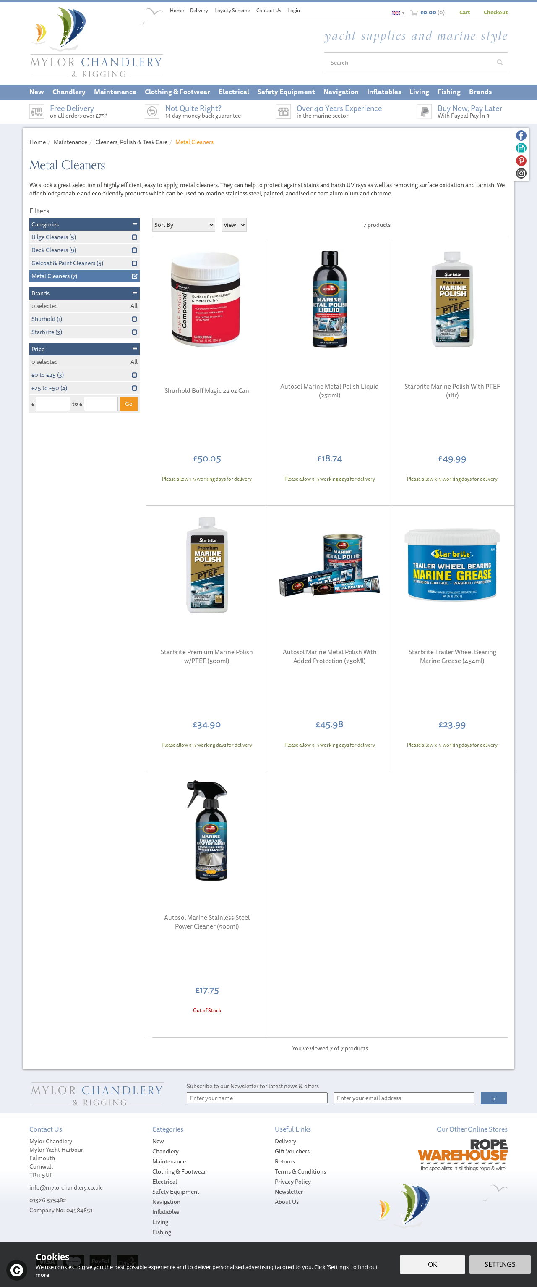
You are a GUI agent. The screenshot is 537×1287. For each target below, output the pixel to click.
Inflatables (165, 1212)
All (134, 306)
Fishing (161, 1232)
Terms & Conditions (300, 1171)
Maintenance (169, 1161)
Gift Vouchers (292, 1151)
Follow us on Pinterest (521, 160)
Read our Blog (521, 148)
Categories (45, 224)
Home (177, 10)
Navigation (166, 1202)
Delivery (285, 1141)
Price (37, 349)
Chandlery (165, 1151)
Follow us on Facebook (521, 135)
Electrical (164, 1181)
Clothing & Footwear (179, 1171)
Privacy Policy (293, 1181)
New (158, 1141)
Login (293, 10)
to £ (77, 404)
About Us (287, 1202)
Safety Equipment (175, 1191)
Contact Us (268, 10)
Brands (40, 293)
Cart (464, 12)
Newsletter (289, 1191)
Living (160, 1222)
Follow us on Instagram (521, 173)
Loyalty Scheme (232, 10)
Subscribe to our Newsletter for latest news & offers (253, 1086)
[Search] (500, 62)
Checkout (496, 12)
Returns (285, 1161)
